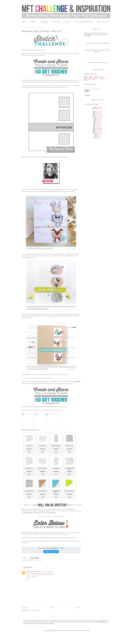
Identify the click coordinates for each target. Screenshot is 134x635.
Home (51, 607)
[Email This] (31, 558)
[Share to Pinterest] (38, 558)
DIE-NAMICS (43, 22)
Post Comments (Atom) (34, 610)
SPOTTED (69, 511)
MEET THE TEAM (103, 22)
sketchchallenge (38, 560)
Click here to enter (51, 552)
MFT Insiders (50, 516)
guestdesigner (29, 560)
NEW (24, 22)
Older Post (77, 607)
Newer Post (25, 607)
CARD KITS (56, 22)
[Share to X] (34, 558)
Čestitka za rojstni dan (31, 577)
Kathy (31, 374)
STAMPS (32, 22)
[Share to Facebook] (36, 558)
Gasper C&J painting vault (32, 571)
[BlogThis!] (33, 558)
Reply (27, 579)
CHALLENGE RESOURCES (83, 22)
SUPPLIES (67, 22)
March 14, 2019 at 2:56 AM (46, 571)
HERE (64, 406)
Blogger (88, 630)
